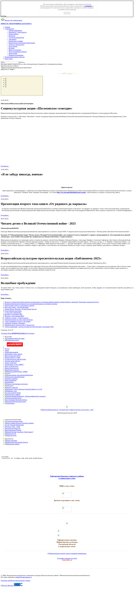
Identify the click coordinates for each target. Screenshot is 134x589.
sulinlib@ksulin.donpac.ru (23, 577)
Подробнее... (5, 166)
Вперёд (26, 333)
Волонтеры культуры (12, 370)
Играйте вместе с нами (12, 357)
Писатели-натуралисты (12, 428)
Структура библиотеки (16, 37)
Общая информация (15, 30)
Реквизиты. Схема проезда (17, 32)
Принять (67, 13)
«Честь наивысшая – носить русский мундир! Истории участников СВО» (29, 327)
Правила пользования (16, 55)
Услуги (7, 349)
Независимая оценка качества (15, 57)
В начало (5, 333)
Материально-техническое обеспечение (22, 43)
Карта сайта (9, 59)
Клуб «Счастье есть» (12, 366)
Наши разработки (10, 380)
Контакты (12, 36)
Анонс (7, 350)
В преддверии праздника (13, 311)
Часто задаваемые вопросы (18, 52)
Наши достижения (15, 50)
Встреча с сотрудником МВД (14, 316)
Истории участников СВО (13, 314)
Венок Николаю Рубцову (13, 430)
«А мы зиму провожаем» (13, 312)
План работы (13, 46)
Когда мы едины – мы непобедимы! (17, 307)
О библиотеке (9, 29)
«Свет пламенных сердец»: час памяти (18, 321)
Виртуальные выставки (13, 356)
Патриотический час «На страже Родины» (19, 320)
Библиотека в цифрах (16, 41)
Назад (10, 333)
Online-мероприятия (11, 352)
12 (19, 333)
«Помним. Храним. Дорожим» (15, 323)
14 (22, 333)
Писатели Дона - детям (12, 426)
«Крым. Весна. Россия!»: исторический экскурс (21, 309)
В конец (31, 333)
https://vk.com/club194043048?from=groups (71, 192)
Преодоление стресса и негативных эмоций (19, 305)
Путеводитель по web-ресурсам (15, 359)
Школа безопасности (12, 368)
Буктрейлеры (9, 382)
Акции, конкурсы (11, 363)
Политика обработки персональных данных (15, 580)
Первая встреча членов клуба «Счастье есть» (20, 325)
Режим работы (13, 34)
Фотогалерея (13, 53)
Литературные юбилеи (12, 361)
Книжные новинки (11, 378)
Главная (7, 27)
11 (18, 333)
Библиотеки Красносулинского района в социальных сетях (67, 477)
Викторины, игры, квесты (13, 354)
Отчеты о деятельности (16, 44)
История (11, 48)
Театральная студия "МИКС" (14, 364)
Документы (12, 39)
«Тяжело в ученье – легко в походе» (17, 318)
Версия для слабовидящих (13, 20)
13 (21, 333)
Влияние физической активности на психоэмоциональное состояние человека (31, 304)
